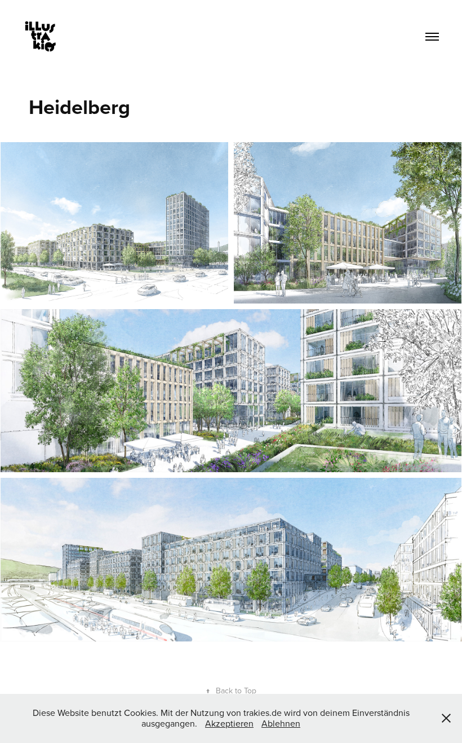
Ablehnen (280, 723)
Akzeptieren (229, 723)
